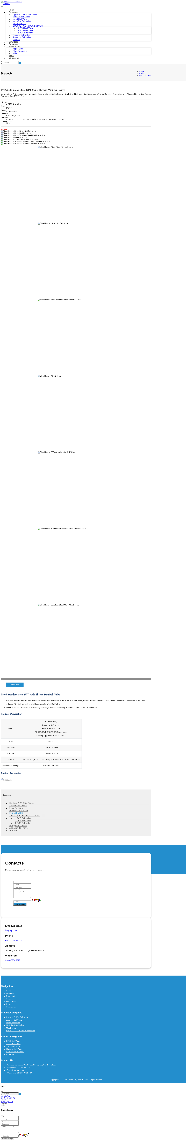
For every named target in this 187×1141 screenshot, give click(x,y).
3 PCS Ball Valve (23, 823)
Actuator (16, 40)
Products (13, 12)
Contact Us (14, 58)
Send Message (19, 904)
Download (13, 42)
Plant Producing (20, 51)
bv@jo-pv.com (11, 930)
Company (13, 44)
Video (15, 53)
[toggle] (2, 6)
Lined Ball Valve (16, 808)
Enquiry (4, 129)
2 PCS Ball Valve (13, 1044)
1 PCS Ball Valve (13, 1041)
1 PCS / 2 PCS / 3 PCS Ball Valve (24, 815)
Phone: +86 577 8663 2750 (19, 1068)
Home (11, 10)
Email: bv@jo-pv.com (15, 1070)
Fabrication (14, 46)
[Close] (2, 1091)
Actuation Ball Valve (22, 37)
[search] (20, 63)
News (11, 56)
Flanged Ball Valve (18, 825)
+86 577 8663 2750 (14, 940)
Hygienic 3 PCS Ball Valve (21, 803)
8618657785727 (12, 960)
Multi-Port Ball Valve (18, 810)
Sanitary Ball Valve (18, 806)
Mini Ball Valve (16, 813)
